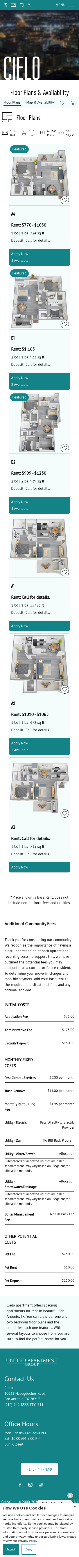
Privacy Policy (27, 1540)
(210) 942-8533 (23, 1404)
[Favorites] (62, 102)
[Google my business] (41, 1486)
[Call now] (30, 5)
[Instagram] (30, 1486)
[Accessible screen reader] (5, 5)
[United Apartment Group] (31, 1361)
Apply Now (19, 253)
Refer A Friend (39, 1469)
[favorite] (65, 200)
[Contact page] (13, 5)
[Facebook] (20, 1486)
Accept (11, 1549)
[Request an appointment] (21, 5)
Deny (28, 1549)
